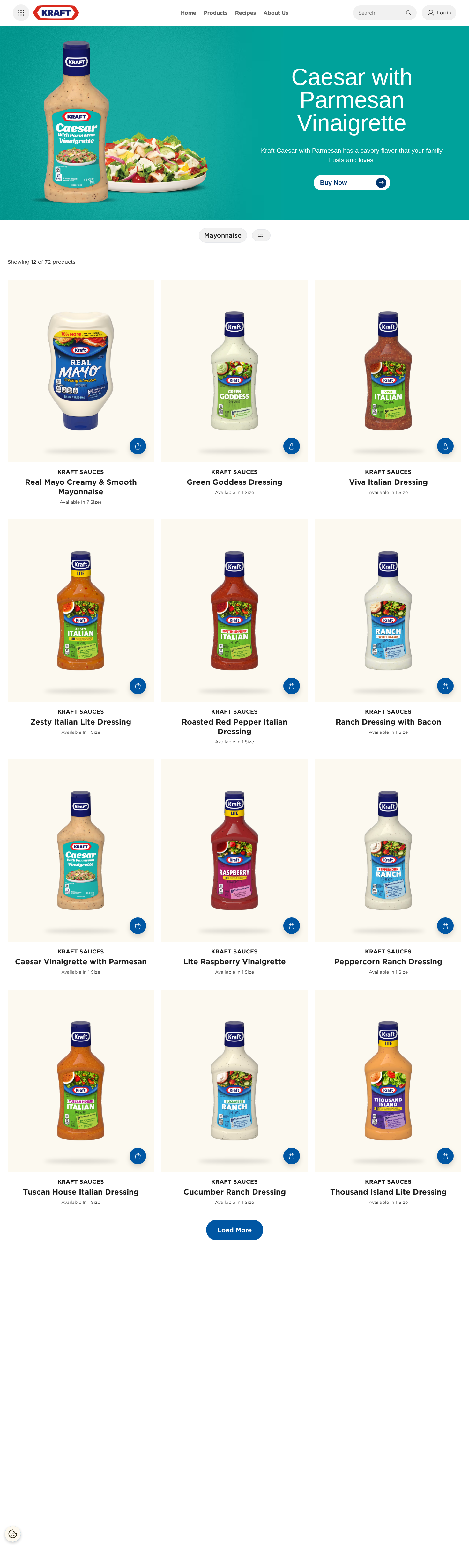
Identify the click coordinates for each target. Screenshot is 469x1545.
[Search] (409, 13)
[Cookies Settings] (13, 1534)
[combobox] (380, 13)
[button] (21, 12)
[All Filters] (261, 235)
